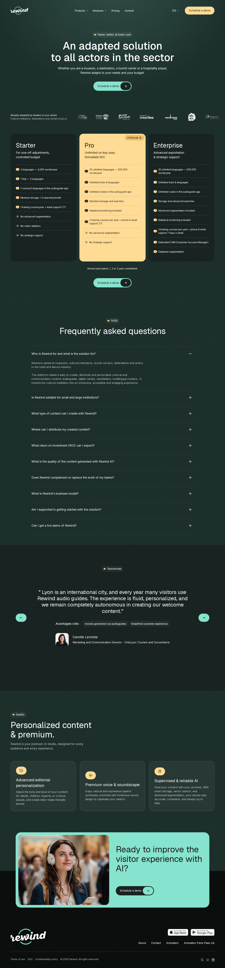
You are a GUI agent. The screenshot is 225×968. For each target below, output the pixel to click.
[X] (202, 959)
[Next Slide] (203, 618)
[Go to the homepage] (28, 937)
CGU (30, 959)
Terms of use (18, 959)
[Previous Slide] (21, 618)
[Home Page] (25, 11)
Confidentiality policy (46, 959)
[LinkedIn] (213, 959)
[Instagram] (207, 959)
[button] (82, 10)
